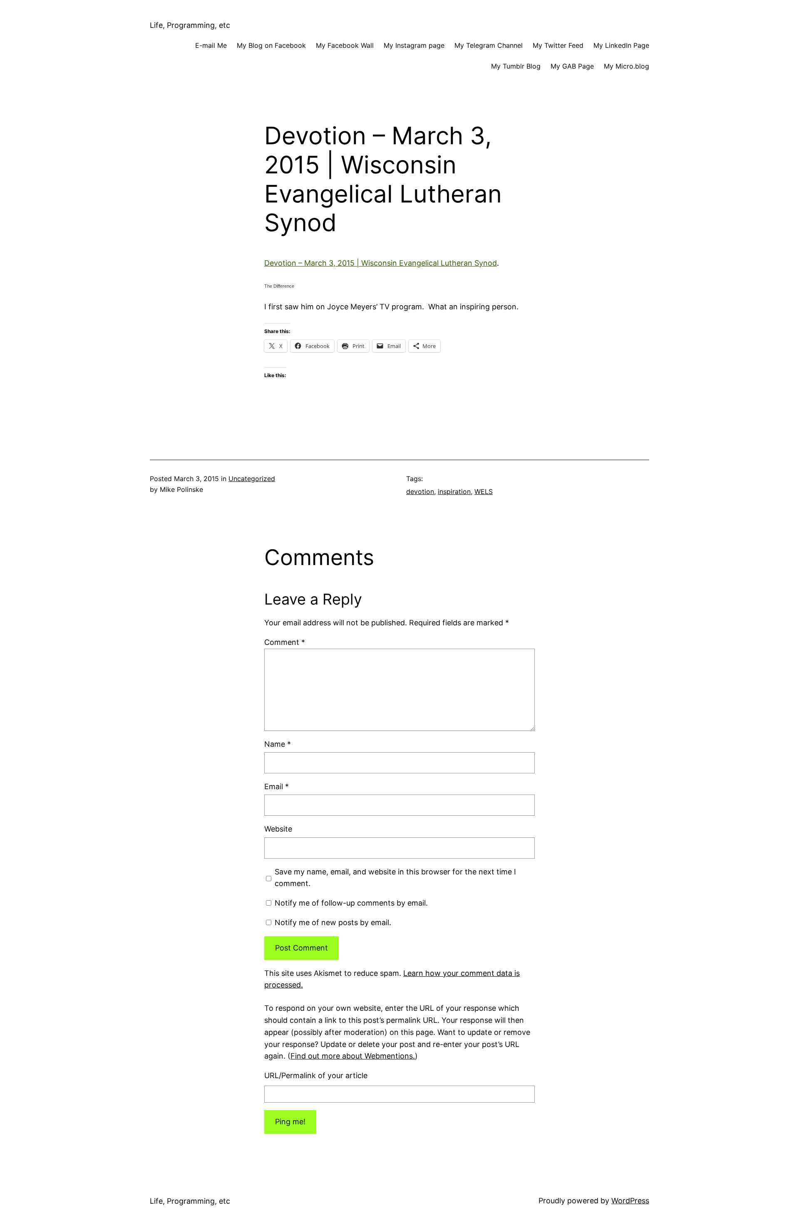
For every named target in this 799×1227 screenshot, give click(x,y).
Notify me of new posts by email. (333, 922)
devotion (420, 491)
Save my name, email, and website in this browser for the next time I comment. (395, 877)
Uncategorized (251, 478)
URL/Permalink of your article (315, 1075)
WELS (483, 491)
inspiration (454, 491)
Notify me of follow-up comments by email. (351, 903)
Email (276, 786)
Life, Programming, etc (190, 25)
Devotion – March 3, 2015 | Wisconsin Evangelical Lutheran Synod (380, 263)
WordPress (630, 1200)
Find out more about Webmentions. (352, 1056)
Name (277, 744)
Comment (284, 642)
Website (278, 829)
